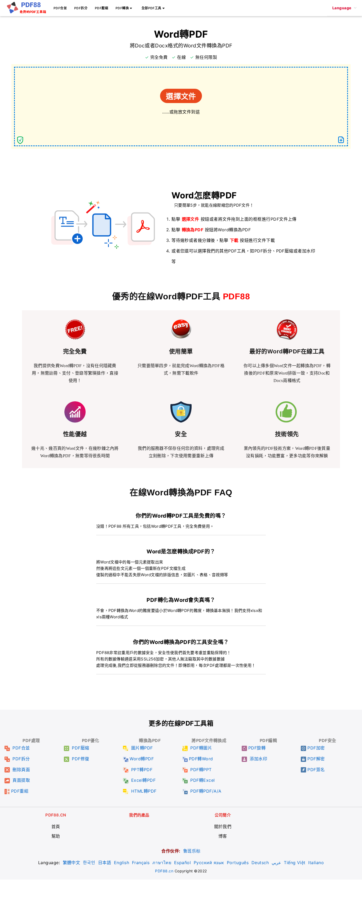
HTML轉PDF (143, 791)
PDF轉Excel (202, 780)
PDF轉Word (201, 758)
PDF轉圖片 (200, 747)
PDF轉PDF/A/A (205, 791)
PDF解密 (316, 758)
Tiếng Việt (295, 862)
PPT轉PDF (141, 769)
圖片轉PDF (141, 747)
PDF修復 (79, 758)
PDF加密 (316, 747)
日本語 (104, 862)
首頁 (55, 826)
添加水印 (257, 758)
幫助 (55, 836)
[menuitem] (344, 8)
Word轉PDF (142, 758)
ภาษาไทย (161, 862)
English (121, 862)
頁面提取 (20, 780)
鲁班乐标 (192, 851)
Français (141, 862)
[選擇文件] (341, 140)
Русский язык (209, 862)
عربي (276, 862)
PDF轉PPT (200, 769)
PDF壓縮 (101, 8)
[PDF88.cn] (26, 12)
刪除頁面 (20, 769)
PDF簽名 (316, 769)
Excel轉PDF (143, 780)
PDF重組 (19, 791)
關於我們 (223, 826)
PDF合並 (60, 8)
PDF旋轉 (257, 747)
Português (238, 862)
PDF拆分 (80, 8)
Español (182, 862)
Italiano (316, 862)
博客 (222, 836)
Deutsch (260, 862)
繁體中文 (71, 862)
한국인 (89, 862)
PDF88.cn (164, 871)
